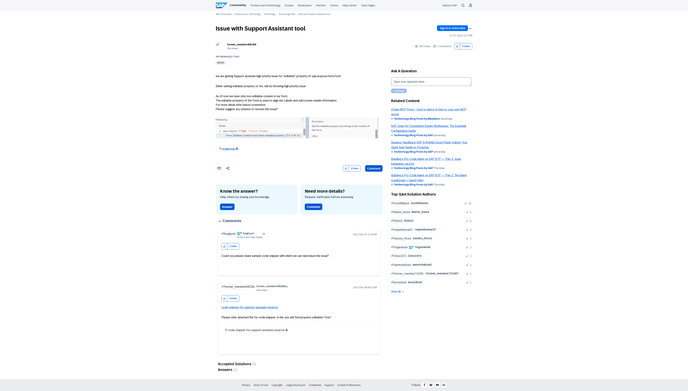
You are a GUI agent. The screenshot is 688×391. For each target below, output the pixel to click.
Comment (374, 168)
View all (396, 291)
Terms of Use (260, 385)
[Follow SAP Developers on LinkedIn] (443, 384)
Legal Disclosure (295, 385)
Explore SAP (450, 5)
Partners (321, 5)
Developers (305, 5)
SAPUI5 (220, 63)
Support (329, 385)
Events (334, 5)
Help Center (350, 5)
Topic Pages (368, 5)
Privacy (246, 385)
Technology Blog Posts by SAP (413, 135)
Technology (269, 14)
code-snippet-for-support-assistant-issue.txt (249, 307)
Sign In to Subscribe (452, 28)
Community (238, 5)
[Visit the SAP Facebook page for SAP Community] (424, 384)
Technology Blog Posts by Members (417, 118)
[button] (457, 46)
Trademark (315, 385)
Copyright (277, 385)
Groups (289, 5)
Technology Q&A (286, 14)
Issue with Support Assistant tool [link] (314, 14)
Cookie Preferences (349, 385)
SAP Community (223, 14)
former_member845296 (241, 44)
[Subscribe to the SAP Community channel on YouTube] (437, 384)
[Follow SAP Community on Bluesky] (430, 384)
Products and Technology (265, 5)
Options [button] (470, 28)
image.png (228, 148)
